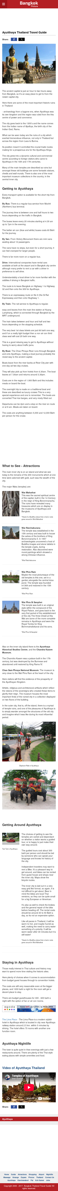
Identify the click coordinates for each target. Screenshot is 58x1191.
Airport (41, 1174)
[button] (14, 39)
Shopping (33, 1174)
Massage (6, 1177)
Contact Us (49, 1177)
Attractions (22, 1174)
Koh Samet (39, 1180)
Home (6, 1174)
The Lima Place (9, 1019)
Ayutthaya (11, 1180)
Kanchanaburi (23, 1180)
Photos (31, 1177)
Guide (13, 1174)
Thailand (39, 1177)
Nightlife (49, 1174)
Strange (15, 1177)
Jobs (48, 1180)
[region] (29, 18)
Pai (32, 1180)
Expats (23, 1177)
